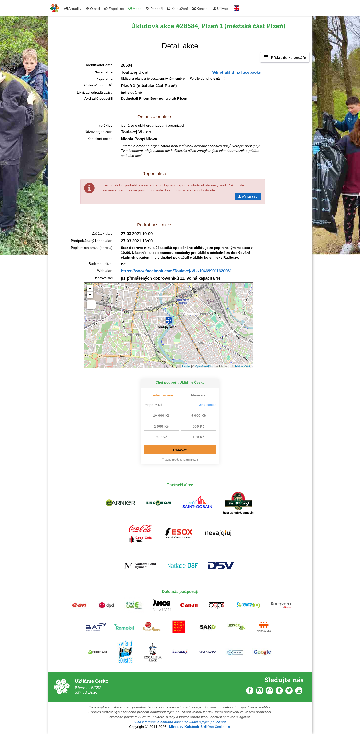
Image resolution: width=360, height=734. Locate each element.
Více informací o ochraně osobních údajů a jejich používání (180, 722)
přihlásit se (249, 196)
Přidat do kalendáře (288, 57)
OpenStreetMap (204, 366)
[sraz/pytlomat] (168, 318)
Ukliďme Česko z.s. (216, 727)
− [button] (90, 294)
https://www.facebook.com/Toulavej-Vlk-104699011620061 (176, 271)
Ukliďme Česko (243, 366)
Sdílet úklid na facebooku (236, 72)
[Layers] (91, 304)
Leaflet (186, 366)
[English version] (236, 7)
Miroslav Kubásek (184, 727)
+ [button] (90, 288)
